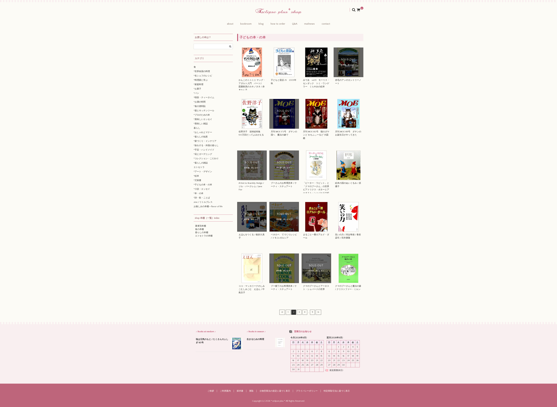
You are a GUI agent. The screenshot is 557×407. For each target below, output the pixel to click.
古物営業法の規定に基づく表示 (274, 391)
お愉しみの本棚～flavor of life (208, 206)
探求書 (240, 391)
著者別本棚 (200, 226)
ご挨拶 (210, 391)
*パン (196, 93)
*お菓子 (197, 89)
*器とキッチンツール (204, 110)
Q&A (294, 24)
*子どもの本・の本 (203, 184)
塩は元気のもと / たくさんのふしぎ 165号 (212, 341)
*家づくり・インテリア (205, 141)
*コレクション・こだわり (206, 158)
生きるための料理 (255, 339)
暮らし (197, 128)
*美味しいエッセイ (203, 119)
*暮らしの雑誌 (201, 163)
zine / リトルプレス (203, 202)
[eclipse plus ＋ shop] (278, 11)
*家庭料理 (198, 84)
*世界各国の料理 (202, 71)
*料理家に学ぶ (201, 80)
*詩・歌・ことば (202, 198)
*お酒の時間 (200, 102)
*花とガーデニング (203, 154)
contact (326, 24)
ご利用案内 (225, 391)
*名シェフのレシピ (203, 76)
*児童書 (197, 180)
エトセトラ (199, 167)
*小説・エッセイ (202, 189)
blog (261, 24)
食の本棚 (199, 229)
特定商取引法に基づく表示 (337, 391)
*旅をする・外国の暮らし (206, 145)
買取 (251, 391)
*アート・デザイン (203, 171)
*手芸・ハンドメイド (204, 150)
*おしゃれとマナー (203, 132)
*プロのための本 (202, 115)
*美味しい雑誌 (201, 123)
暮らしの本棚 (201, 232)
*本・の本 (198, 193)
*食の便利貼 (200, 106)
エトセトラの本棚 (204, 236)
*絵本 (196, 176)
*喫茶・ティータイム (204, 97)
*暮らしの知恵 (201, 137)
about (230, 24)
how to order (278, 24)
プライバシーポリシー (307, 391)
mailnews (309, 24)
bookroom (246, 24)
